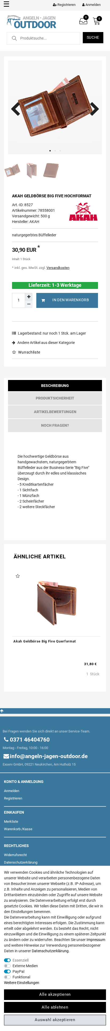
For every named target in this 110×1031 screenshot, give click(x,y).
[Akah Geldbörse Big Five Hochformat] (55, 107)
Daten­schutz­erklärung (20, 862)
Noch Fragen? (55, 425)
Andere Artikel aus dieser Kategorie (46, 342)
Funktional (21, 977)
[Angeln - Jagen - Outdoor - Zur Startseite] (31, 21)
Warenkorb (12, 829)
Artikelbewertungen (55, 412)
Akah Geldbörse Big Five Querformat (44, 641)
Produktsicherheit (55, 398)
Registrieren (13, 798)
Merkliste (11, 822)
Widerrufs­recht (15, 855)
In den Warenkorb (70, 300)
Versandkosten (57, 268)
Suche (93, 37)
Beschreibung (55, 385)
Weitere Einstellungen (21, 983)
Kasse (27, 829)
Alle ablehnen (55, 1007)
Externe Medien (25, 966)
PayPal (18, 971)
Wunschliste (28, 352)
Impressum (96, 940)
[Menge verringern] (28, 304)
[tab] (55, 387)
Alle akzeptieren (55, 994)
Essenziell (21, 960)
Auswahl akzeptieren (55, 1019)
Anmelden (11, 791)
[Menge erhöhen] (28, 296)
